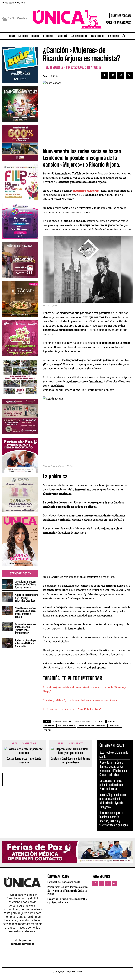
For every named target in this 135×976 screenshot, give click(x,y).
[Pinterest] (120, 75)
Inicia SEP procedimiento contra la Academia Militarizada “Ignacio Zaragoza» (113, 801)
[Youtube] (114, 883)
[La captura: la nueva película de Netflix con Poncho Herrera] (7, 584)
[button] (123, 35)
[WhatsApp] (129, 75)
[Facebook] (104, 75)
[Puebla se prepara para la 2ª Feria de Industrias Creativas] (7, 597)
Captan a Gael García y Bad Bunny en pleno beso (70, 760)
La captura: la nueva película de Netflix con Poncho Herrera (26, 584)
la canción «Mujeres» (86, 190)
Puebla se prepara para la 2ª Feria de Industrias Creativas (26, 597)
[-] (11, 779)
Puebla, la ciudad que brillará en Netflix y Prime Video (25, 643)
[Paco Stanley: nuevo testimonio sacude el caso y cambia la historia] (7, 610)
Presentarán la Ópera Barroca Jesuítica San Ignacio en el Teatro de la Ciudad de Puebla (67, 890)
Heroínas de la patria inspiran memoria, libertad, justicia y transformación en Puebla (114, 819)
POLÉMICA (49, 726)
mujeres (112, 722)
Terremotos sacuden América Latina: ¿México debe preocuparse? (25, 629)
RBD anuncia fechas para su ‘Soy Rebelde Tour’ (72, 709)
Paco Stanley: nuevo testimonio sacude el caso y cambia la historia (25, 612)
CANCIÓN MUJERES (62, 722)
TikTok (47, 730)
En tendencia (54, 67)
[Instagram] (101, 883)
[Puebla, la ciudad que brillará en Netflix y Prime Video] (7, 643)
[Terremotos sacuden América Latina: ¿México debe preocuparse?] (7, 627)
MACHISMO (99, 722)
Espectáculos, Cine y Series (83, 67)
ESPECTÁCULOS (82, 722)
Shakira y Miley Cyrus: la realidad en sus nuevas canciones (80, 700)
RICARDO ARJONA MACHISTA (92, 726)
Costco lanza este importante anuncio (24, 760)
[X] (112, 75)
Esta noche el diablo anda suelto (63, 882)
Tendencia (115, 726)
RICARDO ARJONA (66, 726)
